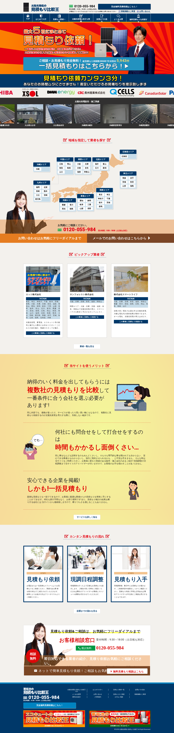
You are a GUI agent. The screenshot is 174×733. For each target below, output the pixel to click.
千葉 (108, 199)
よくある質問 (118, 20)
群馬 (100, 206)
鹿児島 (38, 199)
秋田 (132, 182)
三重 (89, 205)
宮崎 (45, 195)
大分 (38, 195)
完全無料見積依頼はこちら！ (124, 6)
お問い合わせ (144, 11)
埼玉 (108, 195)
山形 (124, 186)
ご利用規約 (97, 697)
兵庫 (87, 164)
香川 (71, 205)
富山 (104, 164)
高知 (63, 209)
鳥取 (61, 168)
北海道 (124, 156)
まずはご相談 (119, 697)
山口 (61, 172)
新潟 (104, 168)
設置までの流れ (102, 20)
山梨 (81, 208)
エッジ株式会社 (33, 294)
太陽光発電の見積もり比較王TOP (76, 690)
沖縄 (37, 169)
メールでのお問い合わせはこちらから (119, 238)
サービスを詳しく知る (87, 517)
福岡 (38, 187)
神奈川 (100, 199)
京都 (79, 168)
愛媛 (63, 205)
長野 (89, 208)
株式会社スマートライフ (126, 294)
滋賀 (79, 172)
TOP (28, 19)
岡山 (69, 164)
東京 (100, 195)
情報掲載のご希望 (128, 11)
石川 (97, 168)
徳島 (71, 209)
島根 (69, 168)
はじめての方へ (41, 20)
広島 (61, 164)
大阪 (79, 164)
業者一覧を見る (87, 346)
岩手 (132, 178)
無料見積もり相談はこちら (128, 671)
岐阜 (81, 205)
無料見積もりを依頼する (138, 20)
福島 (132, 186)
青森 (124, 178)
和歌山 (86, 172)
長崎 (38, 191)
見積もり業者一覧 (59, 20)
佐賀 (45, 187)
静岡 (89, 201)
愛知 (81, 201)
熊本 (45, 191)
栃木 (100, 202)
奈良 (87, 168)
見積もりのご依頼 (118, 694)
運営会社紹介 (76, 697)
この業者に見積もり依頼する (43, 333)
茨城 (108, 202)
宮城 (124, 182)
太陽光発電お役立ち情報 (81, 20)
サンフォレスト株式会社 (82, 294)
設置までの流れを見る (87, 611)
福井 (97, 164)
